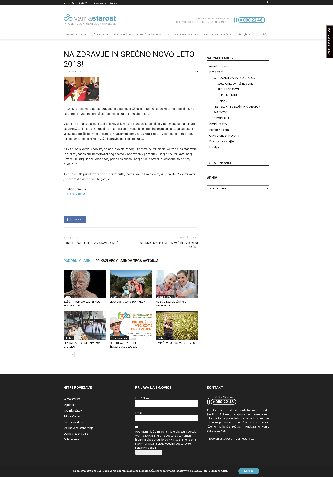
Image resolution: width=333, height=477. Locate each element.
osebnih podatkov (176, 443)
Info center (216, 72)
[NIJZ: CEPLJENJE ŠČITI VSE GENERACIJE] (177, 284)
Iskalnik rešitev (218, 124)
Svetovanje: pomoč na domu (235, 83)
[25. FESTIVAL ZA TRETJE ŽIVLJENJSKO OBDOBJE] (131, 325)
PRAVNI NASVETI (228, 89)
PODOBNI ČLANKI (77, 261)
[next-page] (72, 354)
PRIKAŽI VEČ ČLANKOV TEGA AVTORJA (127, 261)
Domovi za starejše (221, 141)
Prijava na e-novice (149, 452)
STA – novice (220, 163)
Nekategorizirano (119, 338)
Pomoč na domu (219, 130)
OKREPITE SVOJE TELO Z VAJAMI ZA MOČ (91, 243)
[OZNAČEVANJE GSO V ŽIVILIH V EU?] (177, 325)
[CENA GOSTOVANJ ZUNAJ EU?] (131, 284)
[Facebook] (267, 3)
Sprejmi (249, 471)
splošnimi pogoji (145, 447)
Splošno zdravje (165, 296)
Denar (114, 296)
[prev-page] (66, 354)
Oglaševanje (71, 439)
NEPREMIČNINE (227, 95)
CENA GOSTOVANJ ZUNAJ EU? (127, 301)
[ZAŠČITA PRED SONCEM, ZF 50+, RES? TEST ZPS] (85, 284)
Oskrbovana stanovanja (224, 135)
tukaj (224, 471)
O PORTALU (221, 118)
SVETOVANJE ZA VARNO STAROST (235, 78)
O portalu (69, 405)
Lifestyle (69, 296)
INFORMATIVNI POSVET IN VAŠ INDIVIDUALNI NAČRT (168, 245)
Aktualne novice (219, 66)
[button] (264, 34)
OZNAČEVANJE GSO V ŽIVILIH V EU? (176, 342)
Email (138, 413)
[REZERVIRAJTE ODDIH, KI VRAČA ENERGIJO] (85, 325)
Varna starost (72, 399)
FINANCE (223, 101)
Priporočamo (72, 416)
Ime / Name (142, 398)
